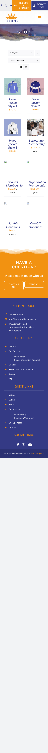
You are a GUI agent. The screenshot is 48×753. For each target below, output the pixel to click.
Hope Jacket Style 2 (35, 102)
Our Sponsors (15, 423)
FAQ (11, 379)
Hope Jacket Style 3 (12, 144)
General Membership (14, 183)
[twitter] (6, 5)
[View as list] (26, 67)
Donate (12, 364)
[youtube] (11, 5)
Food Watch (19, 356)
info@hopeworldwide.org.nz (22, 319)
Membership (20, 414)
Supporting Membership (37, 142)
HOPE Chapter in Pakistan (21, 369)
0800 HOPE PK (16, 314)
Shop (11, 404)
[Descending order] (37, 53)
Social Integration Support (27, 360)
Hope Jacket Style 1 (12, 102)
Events (12, 400)
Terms (12, 374)
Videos (12, 395)
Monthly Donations (13, 225)
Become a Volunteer (24, 418)
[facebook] (1, 5)
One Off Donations (36, 225)
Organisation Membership (37, 183)
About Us (13, 346)
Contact (12, 427)
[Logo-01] (11, 13)
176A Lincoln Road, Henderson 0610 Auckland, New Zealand (22, 327)
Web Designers (37, 453)
